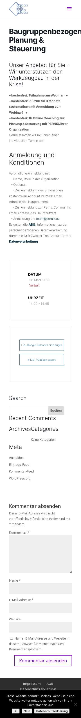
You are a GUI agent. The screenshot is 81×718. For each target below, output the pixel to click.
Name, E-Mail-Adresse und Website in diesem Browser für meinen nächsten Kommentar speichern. (39, 643)
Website (15, 619)
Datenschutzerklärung (38, 689)
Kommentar (19, 532)
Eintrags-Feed (19, 464)
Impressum (32, 683)
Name (15, 580)
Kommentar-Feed (21, 471)
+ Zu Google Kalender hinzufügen (42, 345)
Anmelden (16, 457)
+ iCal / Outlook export (42, 359)
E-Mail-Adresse (21, 600)
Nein (27, 711)
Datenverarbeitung (23, 241)
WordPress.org (20, 478)
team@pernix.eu (48, 218)
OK (16, 711)
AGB (50, 683)
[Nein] (75, 704)
